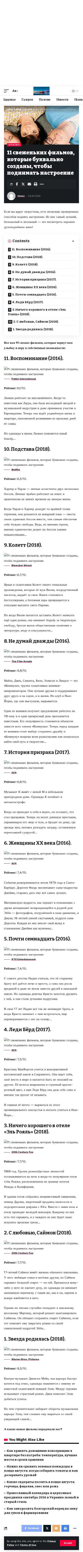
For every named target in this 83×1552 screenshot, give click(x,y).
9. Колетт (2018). (25, 264)
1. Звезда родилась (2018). (33, 329)
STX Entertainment (23, 959)
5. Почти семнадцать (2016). (34, 294)
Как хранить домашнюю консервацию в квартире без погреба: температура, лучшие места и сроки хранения (40, 1455)
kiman (21, 196)
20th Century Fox (22, 1152)
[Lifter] (41, 91)
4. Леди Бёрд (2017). (28, 302)
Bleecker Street (21, 565)
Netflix (15, 469)
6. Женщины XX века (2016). (34, 287)
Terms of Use (28, 1545)
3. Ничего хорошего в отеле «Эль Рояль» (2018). (37, 312)
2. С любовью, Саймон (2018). (36, 321)
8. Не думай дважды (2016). (34, 272)
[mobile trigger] (7, 91)
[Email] (29, 184)
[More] (42, 184)
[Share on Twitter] (23, 184)
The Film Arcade (21, 661)
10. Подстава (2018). (27, 257)
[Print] (35, 184)
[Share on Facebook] (17, 184)
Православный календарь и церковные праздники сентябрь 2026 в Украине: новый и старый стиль (41, 1497)
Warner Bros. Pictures (25, 1359)
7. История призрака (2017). (34, 279)
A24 (14, 772)
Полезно (14, 145)
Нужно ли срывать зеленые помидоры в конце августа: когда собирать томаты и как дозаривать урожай (41, 1471)
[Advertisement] (41, 43)
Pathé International (23, 378)
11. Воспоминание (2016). (31, 249)
